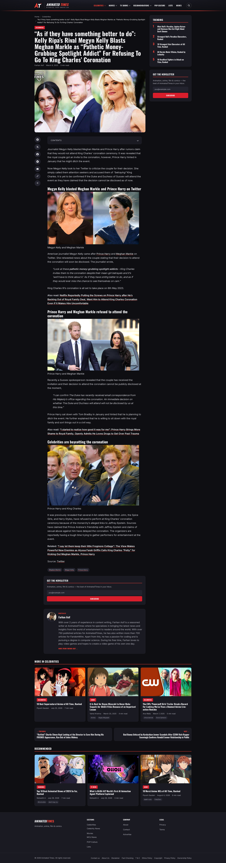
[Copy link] (37, 176)
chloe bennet (148, 718)
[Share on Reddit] (38, 162)
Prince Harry (104, 253)
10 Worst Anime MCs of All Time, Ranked (161, 791)
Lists (170, 5)
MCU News (92, 837)
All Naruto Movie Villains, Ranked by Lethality (171, 53)
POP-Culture (159, 5)
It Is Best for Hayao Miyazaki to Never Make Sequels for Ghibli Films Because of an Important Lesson (113, 706)
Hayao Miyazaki (103, 718)
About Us (105, 858)
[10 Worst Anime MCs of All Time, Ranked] (166, 769)
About (125, 825)
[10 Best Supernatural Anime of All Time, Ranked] (60, 682)
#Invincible (42, 802)
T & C (137, 858)
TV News (94, 787)
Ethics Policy (147, 858)
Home (37, 17)
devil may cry (53, 802)
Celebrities (99, 5)
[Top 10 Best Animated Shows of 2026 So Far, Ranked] (60, 769)
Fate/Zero (158, 799)
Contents (56, 140)
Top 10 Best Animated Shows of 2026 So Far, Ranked (57, 792)
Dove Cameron (161, 718)
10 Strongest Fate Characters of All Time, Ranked (171, 45)
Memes (179, 5)
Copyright (158, 858)
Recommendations (141, 5)
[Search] (188, 5)
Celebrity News (93, 828)
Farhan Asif (39, 65)
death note (147, 799)
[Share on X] (38, 147)
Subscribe (94, 598)
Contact (126, 829)
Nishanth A (41, 798)
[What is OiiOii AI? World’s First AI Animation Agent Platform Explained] (113, 769)
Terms (162, 829)
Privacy (162, 825)
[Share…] (37, 183)
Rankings (41, 787)
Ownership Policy (184, 858)
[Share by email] (38, 169)
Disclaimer (115, 858)
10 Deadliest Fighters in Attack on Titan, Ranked (170, 60)
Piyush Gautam (43, 708)
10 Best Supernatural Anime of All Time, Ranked (59, 704)
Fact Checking (127, 858)
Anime (93, 700)
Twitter (61, 561)
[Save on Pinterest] (38, 140)
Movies (112, 5)
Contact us (95, 858)
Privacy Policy (169, 858)
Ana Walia (147, 714)
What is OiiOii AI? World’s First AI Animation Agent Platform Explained (110, 792)
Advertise (127, 834)
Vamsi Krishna (95, 714)
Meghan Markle (124, 253)
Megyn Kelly (69, 570)
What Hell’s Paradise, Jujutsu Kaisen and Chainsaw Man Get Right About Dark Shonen (171, 29)
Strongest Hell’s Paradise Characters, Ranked (172, 37)
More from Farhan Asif (68, 648)
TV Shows (124, 5)
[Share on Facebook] (38, 154)
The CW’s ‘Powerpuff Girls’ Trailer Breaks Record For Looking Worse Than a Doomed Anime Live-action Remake (165, 706)
